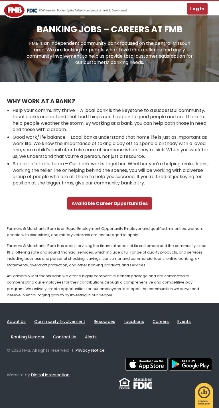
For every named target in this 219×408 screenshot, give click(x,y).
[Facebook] (115, 386)
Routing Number (27, 337)
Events (184, 321)
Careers (161, 321)
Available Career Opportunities (110, 203)
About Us (16, 321)
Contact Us (64, 337)
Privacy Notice (90, 350)
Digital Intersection (50, 375)
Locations (134, 321)
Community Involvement (59, 321)
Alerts (91, 337)
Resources (104, 321)
